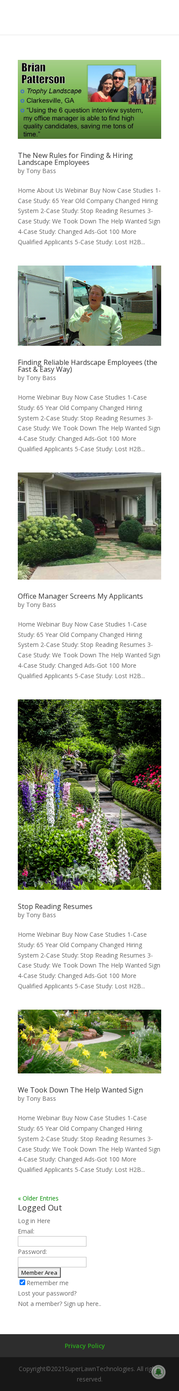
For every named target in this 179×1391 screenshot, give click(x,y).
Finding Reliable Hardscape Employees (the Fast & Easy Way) (87, 366)
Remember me (48, 1283)
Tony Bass (41, 171)
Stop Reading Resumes (55, 906)
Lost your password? (47, 1293)
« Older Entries (38, 1198)
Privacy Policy (85, 1346)
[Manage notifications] (159, 1372)
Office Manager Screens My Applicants (80, 596)
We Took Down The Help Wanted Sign (80, 1090)
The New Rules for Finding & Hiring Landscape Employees (75, 159)
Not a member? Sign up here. (59, 1303)
